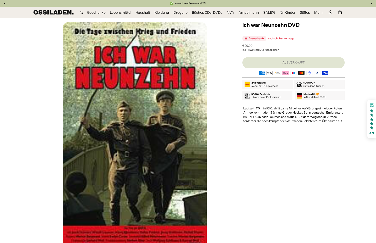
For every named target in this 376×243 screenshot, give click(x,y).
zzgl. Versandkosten (267, 49)
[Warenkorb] (340, 12)
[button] (371, 119)
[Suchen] (81, 12)
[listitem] (318, 12)
